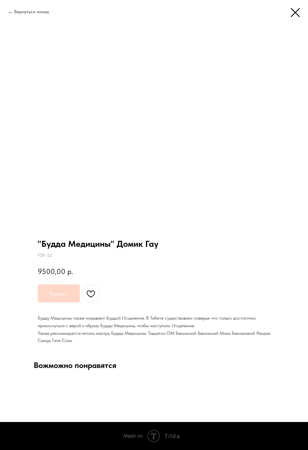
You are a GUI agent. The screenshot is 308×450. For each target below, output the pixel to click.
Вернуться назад (31, 11)
